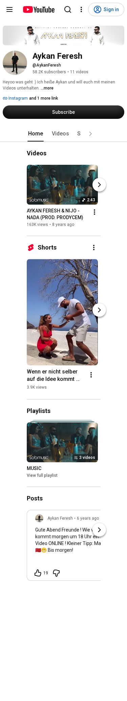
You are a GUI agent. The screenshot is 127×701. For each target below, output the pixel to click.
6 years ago (88, 518)
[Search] (68, 9)
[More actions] (94, 212)
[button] (90, 134)
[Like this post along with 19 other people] (38, 573)
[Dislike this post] (56, 573)
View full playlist (42, 475)
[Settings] (81, 9)
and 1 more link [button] (43, 98)
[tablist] (63, 134)
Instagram (17, 98)
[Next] (99, 184)
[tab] (35, 134)
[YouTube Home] (38, 9)
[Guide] (9, 9)
